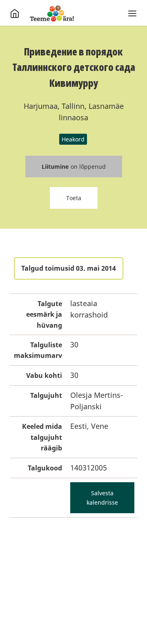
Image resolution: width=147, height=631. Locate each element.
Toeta (73, 198)
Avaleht (51, 13)
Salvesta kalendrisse (102, 497)
